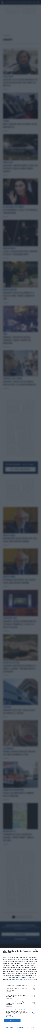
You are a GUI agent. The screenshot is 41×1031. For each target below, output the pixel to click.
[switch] (33, 989)
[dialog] (20, 989)
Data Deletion (10, 1027)
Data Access (20, 1027)
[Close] (37, 951)
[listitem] (20, 985)
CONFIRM (12, 1020)
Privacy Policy (31, 1027)
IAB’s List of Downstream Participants (23, 979)
